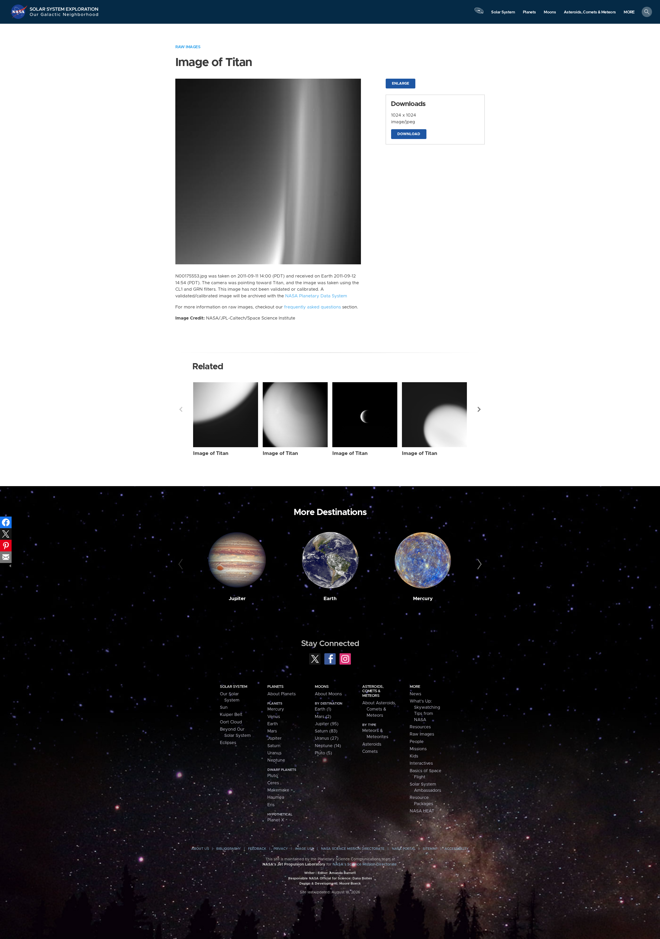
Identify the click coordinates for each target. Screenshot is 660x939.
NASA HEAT (422, 811)
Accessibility (456, 849)
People (417, 742)
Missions (418, 749)
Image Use (304, 849)
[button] (629, 12)
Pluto (272, 776)
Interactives (421, 763)
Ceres (273, 783)
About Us (200, 849)
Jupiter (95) (327, 724)
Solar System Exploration (64, 8)
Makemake (278, 790)
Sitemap (430, 849)
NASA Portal (404, 849)
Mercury (423, 598)
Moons (321, 687)
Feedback (257, 849)
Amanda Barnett (342, 873)
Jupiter (237, 598)
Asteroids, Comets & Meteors (372, 691)
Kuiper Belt (231, 715)
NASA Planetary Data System (316, 296)
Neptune (276, 760)
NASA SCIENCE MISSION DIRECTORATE (352, 849)
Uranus (274, 753)
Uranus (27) (327, 738)
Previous (181, 409)
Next (479, 409)
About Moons (328, 694)
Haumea (275, 797)
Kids (414, 756)
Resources (420, 727)
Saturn (273, 746)
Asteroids (371, 744)
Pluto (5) (323, 753)
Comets (370, 751)
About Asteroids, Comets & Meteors (379, 709)
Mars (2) (323, 717)
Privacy (281, 849)
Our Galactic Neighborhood (64, 16)
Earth (330, 598)
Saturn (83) (326, 731)
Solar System (233, 687)
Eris (271, 805)
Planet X (275, 820)
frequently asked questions (312, 307)
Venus (273, 717)
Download (408, 134)
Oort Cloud (231, 722)
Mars (272, 731)
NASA (19, 12)
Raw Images (187, 47)
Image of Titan (210, 453)
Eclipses (228, 743)
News (415, 694)
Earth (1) (323, 709)
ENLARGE (400, 83)
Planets (275, 687)
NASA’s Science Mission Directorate (365, 864)
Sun (224, 707)
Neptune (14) (328, 746)
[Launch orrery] (479, 13)
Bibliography (228, 849)
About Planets (281, 694)
